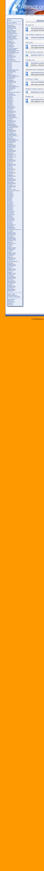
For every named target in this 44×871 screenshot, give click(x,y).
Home (26, 15)
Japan (31, 15)
